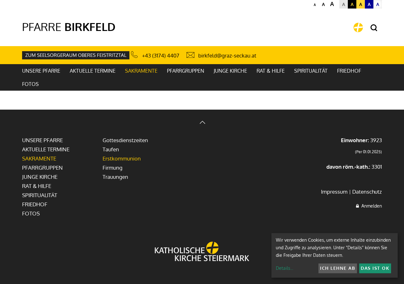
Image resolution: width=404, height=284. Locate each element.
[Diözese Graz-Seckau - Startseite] (358, 27)
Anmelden (370, 205)
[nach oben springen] (202, 123)
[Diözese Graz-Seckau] (202, 252)
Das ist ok (375, 268)
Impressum (334, 192)
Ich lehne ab (337, 268)
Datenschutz (367, 192)
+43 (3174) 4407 (160, 55)
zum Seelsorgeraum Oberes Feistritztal (75, 55)
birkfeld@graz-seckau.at (227, 55)
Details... (284, 268)
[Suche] (374, 28)
